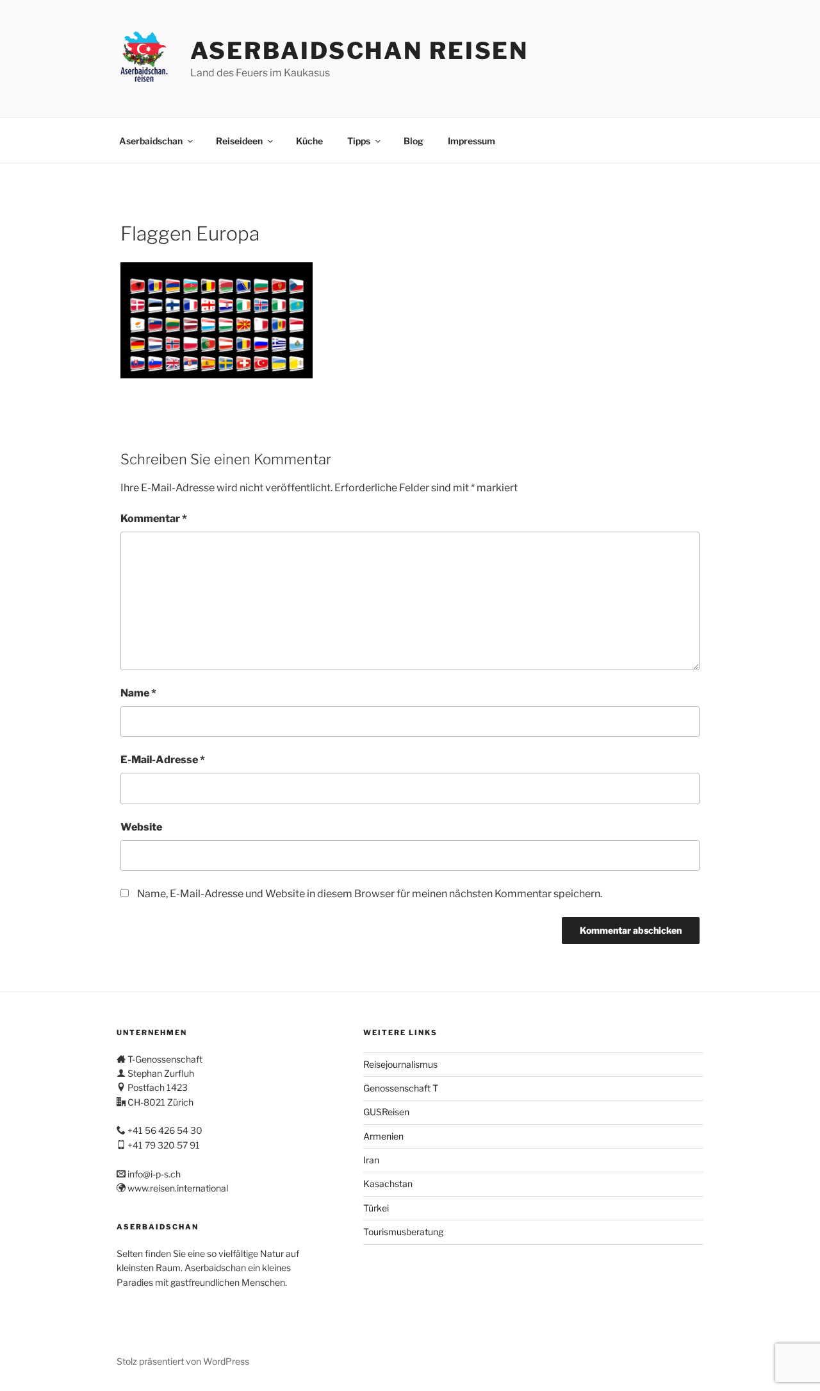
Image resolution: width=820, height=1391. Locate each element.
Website (141, 827)
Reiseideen (239, 140)
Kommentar (153, 518)
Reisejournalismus (400, 1064)
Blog (413, 140)
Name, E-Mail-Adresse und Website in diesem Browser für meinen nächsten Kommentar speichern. (369, 894)
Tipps (358, 140)
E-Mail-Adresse (162, 760)
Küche (309, 140)
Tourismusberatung (403, 1231)
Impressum (471, 140)
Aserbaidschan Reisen (359, 51)
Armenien (383, 1136)
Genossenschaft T (400, 1088)
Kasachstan (388, 1183)
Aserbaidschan (151, 140)
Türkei (376, 1207)
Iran (371, 1159)
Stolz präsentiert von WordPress (183, 1361)
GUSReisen (386, 1111)
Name (138, 693)
